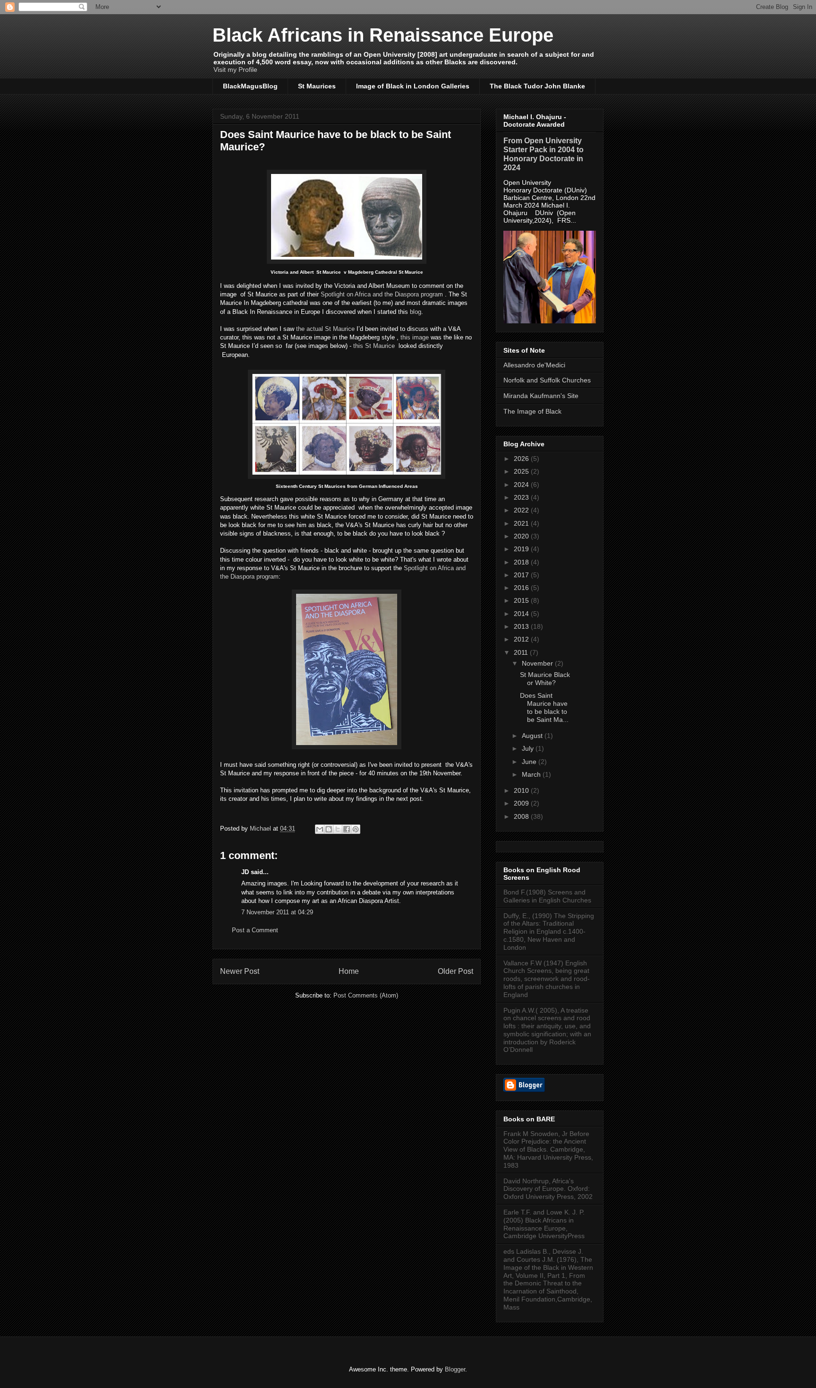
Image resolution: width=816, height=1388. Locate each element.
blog (415, 311)
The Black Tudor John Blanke (537, 86)
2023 (522, 497)
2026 (522, 458)
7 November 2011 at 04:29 (277, 912)
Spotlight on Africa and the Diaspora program (382, 294)
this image (414, 337)
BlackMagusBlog (250, 86)
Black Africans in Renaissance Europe (382, 35)
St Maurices (317, 86)
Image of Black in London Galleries (412, 86)
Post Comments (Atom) (365, 995)
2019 (522, 549)
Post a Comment (255, 930)
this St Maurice (374, 345)
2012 (522, 639)
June (530, 761)
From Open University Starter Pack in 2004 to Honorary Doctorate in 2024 (543, 154)
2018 (522, 562)
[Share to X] (337, 829)
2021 (522, 523)
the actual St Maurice (324, 328)
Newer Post (239, 971)
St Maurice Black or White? (545, 678)
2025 (522, 471)
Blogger (455, 1369)
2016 (522, 587)
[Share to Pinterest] (355, 829)
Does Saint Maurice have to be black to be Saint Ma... (544, 707)
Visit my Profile (235, 69)
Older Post (455, 971)
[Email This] (319, 829)
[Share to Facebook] (346, 829)
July (529, 748)
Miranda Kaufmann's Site (540, 395)
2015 (522, 600)
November (538, 663)
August (533, 735)
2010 (522, 790)
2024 (522, 484)
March (532, 774)
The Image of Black (532, 411)
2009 (522, 803)
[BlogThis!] (328, 829)
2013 (522, 626)
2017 (522, 575)
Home (349, 971)
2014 (522, 613)
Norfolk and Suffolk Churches (547, 380)
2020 (522, 536)
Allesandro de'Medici (534, 365)
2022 (522, 510)
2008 (522, 816)
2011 (522, 652)
